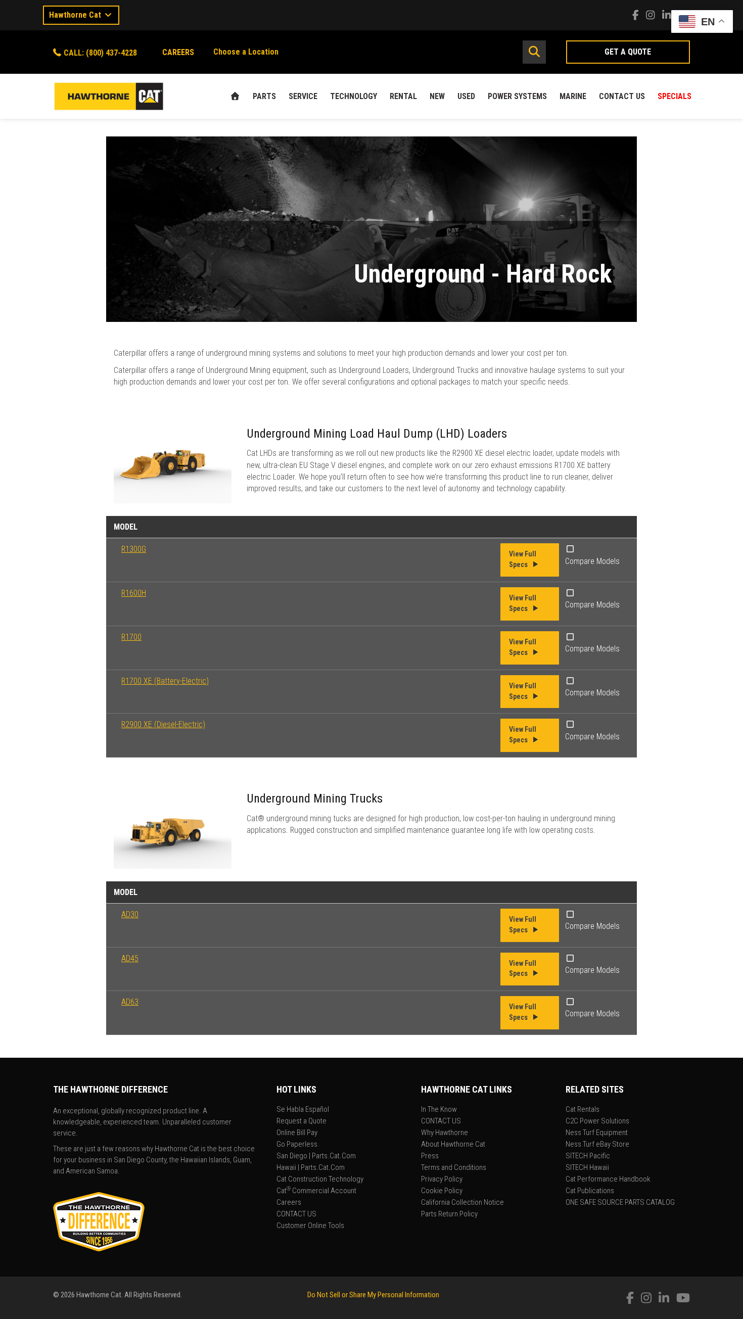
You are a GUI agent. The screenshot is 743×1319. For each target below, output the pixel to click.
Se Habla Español (302, 1110)
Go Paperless (296, 1145)
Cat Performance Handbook (608, 1179)
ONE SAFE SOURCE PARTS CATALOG (620, 1203)
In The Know (439, 1110)
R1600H (133, 593)
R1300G (133, 549)
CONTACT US (622, 96)
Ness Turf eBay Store (597, 1145)
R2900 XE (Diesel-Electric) (163, 724)
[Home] (235, 96)
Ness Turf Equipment (597, 1133)
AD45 (129, 958)
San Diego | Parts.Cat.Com (316, 1156)
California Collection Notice (462, 1203)
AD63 (129, 1002)
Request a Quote (301, 1121)
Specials (674, 96)
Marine (573, 96)
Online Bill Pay (296, 1133)
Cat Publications (590, 1191)
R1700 (131, 637)
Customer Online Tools (310, 1226)
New (437, 96)
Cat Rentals (582, 1110)
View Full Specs (522, 559)
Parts (264, 96)
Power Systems (517, 96)
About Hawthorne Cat (453, 1145)
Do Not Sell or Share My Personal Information (373, 1294)
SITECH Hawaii (587, 1168)
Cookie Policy (441, 1191)
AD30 (129, 914)
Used (466, 96)
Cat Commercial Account (316, 1191)
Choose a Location (245, 52)
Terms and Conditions (453, 1168)
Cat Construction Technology (319, 1179)
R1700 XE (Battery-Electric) (165, 681)
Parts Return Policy (449, 1214)
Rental (403, 96)
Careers (288, 1203)
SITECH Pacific (588, 1156)
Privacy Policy (441, 1179)
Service (303, 96)
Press (430, 1156)
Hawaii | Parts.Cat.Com (310, 1168)
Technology (353, 96)
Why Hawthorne (444, 1133)
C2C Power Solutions (597, 1121)
